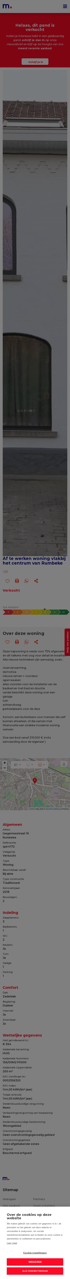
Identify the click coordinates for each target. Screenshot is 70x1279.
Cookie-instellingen (35, 1253)
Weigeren (35, 1262)
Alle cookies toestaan (35, 1271)
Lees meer (12, 1243)
